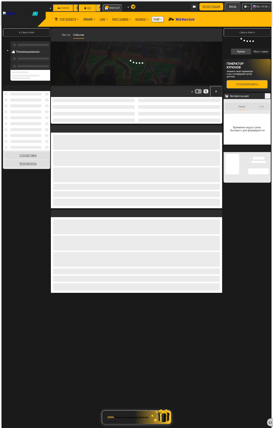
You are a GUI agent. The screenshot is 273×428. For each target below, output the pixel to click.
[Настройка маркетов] (198, 91)
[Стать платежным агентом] (194, 6)
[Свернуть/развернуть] (268, 96)
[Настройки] (246, 6)
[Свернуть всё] (216, 91)
